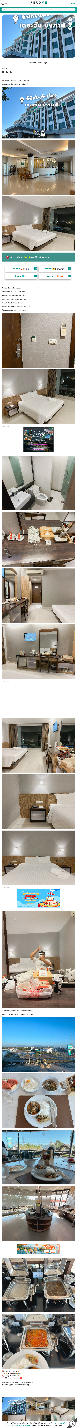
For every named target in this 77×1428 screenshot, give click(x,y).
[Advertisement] (38, 701)
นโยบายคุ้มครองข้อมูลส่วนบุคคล (20, 1425)
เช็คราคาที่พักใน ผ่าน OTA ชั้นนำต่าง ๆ (29, 257)
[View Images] (14, 1406)
